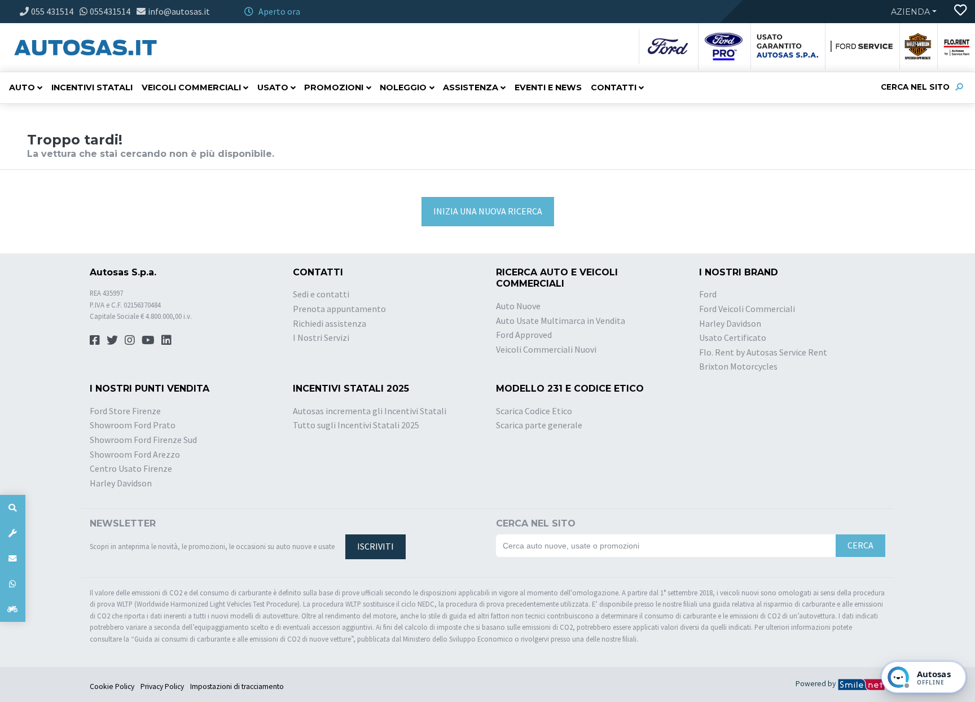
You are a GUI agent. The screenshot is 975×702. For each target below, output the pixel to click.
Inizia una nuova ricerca (487, 211)
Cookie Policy (112, 686)
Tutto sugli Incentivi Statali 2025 (356, 425)
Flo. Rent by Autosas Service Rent (763, 352)
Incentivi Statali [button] (92, 87)
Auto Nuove (518, 305)
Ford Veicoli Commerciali (747, 308)
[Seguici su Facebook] (95, 340)
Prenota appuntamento (339, 308)
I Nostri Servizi (321, 337)
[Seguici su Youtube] (148, 340)
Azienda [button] (910, 12)
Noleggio (403, 87)
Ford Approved (524, 334)
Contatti (613, 87)
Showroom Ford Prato (132, 425)
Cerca (860, 545)
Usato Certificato (732, 337)
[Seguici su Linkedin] (166, 340)
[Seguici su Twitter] (112, 340)
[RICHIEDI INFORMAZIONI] (12, 558)
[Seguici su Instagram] (130, 340)
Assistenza (470, 87)
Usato (272, 87)
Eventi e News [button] (548, 87)
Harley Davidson (730, 323)
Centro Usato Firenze (131, 468)
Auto (22, 87)
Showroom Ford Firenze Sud (143, 439)
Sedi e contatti (321, 294)
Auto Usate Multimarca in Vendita (560, 320)
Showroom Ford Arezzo (135, 454)
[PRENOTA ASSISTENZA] (12, 533)
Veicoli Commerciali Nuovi (546, 349)
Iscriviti (375, 546)
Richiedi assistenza (329, 323)
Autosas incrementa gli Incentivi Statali (369, 410)
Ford (708, 294)
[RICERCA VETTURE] (12, 507)
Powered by (816, 683)
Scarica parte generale (539, 425)
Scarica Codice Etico (534, 410)
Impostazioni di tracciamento (237, 686)
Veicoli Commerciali (191, 87)
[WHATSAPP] (12, 583)
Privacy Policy (162, 686)
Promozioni (333, 87)
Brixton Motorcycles (738, 366)
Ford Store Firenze (125, 410)
